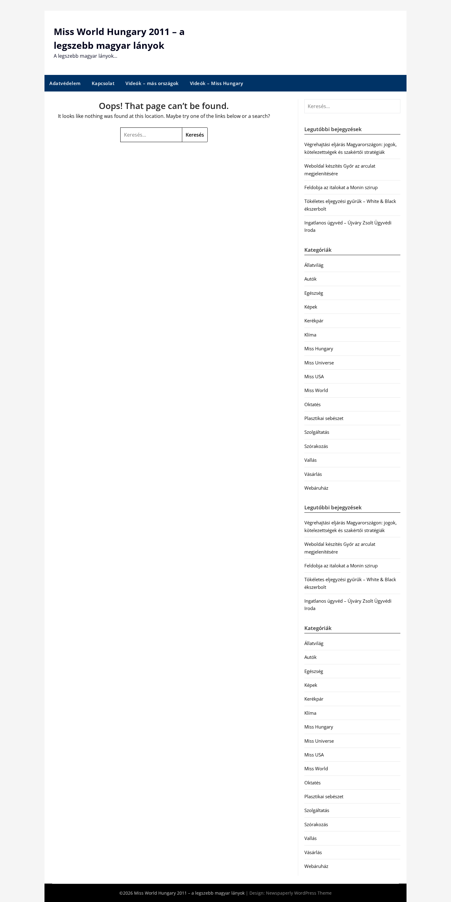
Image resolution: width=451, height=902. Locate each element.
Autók (310, 279)
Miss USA (314, 376)
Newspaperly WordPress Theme (299, 893)
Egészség (313, 293)
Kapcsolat (103, 83)
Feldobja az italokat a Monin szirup (341, 187)
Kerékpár (313, 320)
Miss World (316, 390)
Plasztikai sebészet (323, 418)
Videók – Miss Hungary (216, 83)
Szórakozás (316, 446)
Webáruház (316, 488)
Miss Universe (319, 363)
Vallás (310, 460)
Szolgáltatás (316, 432)
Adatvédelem (65, 83)
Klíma (310, 335)
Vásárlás (313, 474)
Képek (310, 307)
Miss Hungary (318, 348)
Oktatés (312, 404)
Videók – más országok (152, 83)
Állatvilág (313, 265)
